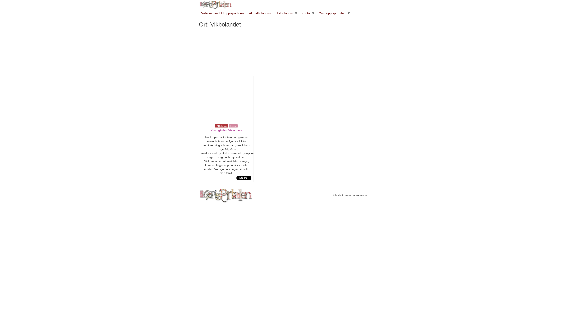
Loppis (233, 126)
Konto (306, 13)
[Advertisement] (283, 53)
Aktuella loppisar (261, 13)
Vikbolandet (222, 126)
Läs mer (243, 178)
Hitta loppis (285, 13)
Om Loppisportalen (332, 13)
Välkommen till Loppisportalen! (223, 13)
